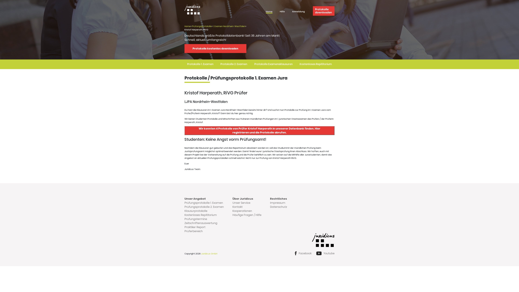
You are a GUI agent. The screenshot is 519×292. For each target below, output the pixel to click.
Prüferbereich (193, 231)
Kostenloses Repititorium (316, 64)
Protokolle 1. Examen (200, 64)
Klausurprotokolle (195, 211)
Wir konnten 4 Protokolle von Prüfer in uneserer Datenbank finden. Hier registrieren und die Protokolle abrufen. (259, 130)
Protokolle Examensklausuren (273, 64)
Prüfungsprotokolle (202, 26)
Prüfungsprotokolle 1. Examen (203, 203)
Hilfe (282, 12)
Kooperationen (242, 211)
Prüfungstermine (195, 219)
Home (269, 12)
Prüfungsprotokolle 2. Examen (204, 207)
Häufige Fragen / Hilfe (246, 215)
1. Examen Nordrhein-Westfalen (229, 26)
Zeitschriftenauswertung (200, 223)
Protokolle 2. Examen (233, 64)
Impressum (277, 203)
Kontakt (237, 207)
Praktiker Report (194, 227)
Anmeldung (298, 12)
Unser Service (241, 203)
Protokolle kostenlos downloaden (215, 48)
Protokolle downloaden (323, 11)
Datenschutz (278, 207)
